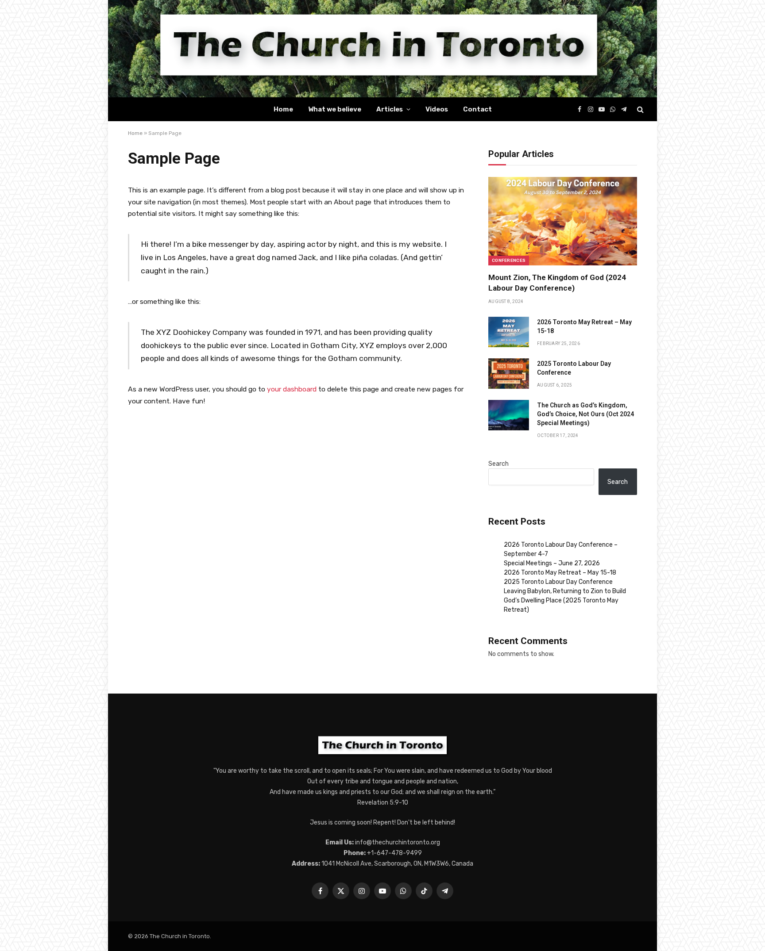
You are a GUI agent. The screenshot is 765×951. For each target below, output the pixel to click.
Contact (477, 109)
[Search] (639, 109)
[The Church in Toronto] (382, 48)
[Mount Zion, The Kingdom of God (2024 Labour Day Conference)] (562, 221)
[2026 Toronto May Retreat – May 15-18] (508, 332)
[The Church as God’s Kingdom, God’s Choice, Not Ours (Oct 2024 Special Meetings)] (508, 415)
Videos (436, 109)
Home (283, 109)
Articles (389, 109)
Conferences (508, 260)
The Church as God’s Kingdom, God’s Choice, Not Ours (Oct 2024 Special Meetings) (585, 414)
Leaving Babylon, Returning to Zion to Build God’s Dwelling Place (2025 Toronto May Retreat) (565, 600)
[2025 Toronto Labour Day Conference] (508, 373)
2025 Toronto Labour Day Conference (574, 368)
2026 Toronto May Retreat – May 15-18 (584, 326)
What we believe (334, 109)
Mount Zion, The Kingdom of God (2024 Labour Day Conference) (557, 282)
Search (498, 464)
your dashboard (292, 389)
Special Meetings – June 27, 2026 (552, 563)
